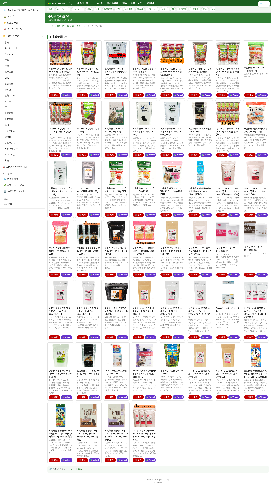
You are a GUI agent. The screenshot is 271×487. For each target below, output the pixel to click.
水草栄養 (9, 119)
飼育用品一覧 (63, 26)
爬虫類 (8, 137)
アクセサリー (11, 148)
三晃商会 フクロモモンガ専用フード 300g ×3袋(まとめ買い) (88, 251)
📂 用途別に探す (11, 36)
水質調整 (9, 113)
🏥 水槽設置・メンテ (14, 191)
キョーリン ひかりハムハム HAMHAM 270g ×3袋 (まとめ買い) (171, 72)
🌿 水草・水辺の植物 (14, 185)
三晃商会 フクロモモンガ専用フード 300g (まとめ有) (88, 374)
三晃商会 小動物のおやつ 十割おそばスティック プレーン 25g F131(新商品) (255, 374)
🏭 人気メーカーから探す (15, 167)
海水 (7, 125)
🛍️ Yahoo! (66, 95)
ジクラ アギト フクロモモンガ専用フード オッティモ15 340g (255, 191)
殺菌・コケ (10, 95)
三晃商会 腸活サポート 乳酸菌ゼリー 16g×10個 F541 (171, 191)
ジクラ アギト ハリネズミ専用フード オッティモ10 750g (116, 251)
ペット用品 (10, 154)
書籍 (7, 160)
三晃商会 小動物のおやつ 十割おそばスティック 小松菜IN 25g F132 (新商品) (60, 433)
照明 (7, 66)
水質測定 (9, 83)
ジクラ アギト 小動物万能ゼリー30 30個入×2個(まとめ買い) (143, 251)
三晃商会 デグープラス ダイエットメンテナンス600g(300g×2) (171, 131)
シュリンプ (10, 142)
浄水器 (8, 89)
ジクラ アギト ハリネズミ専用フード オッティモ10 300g (116, 311)
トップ (50, 26)
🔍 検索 (264, 4)
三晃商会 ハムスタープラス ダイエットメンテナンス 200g (60, 191)
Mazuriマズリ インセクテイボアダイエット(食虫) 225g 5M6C (144, 374)
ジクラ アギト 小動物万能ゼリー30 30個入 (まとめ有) (60, 251)
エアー (8, 101)
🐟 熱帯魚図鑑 (11, 179)
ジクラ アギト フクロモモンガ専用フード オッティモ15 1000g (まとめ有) (227, 191)
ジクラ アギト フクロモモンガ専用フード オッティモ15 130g (199, 251)
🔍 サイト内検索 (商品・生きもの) (21, 10)
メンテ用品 (10, 131)
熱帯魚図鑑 (112, 3)
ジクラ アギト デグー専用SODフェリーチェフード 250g (60, 374)
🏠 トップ (9, 16)
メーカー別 (97, 3)
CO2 (7, 77)
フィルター (10, 54)
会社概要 (8, 204)
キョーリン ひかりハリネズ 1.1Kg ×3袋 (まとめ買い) (60, 131)
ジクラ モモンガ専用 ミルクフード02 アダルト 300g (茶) (143, 311)
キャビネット (11, 48)
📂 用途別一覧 (11, 22)
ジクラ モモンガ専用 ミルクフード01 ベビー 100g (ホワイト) (87, 311)
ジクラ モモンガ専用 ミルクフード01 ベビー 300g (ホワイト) (59, 311)
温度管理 (9, 72)
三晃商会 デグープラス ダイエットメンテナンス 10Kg (116, 72)
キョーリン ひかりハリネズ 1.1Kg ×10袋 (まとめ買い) (227, 131)
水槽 (7, 42)
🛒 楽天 (54, 95)
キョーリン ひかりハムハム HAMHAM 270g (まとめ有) (88, 72)
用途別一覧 (82, 3)
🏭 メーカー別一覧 (13, 29)
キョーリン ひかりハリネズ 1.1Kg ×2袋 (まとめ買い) (227, 72)
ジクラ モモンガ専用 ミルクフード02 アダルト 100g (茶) (171, 251)
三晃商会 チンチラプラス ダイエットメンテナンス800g (144, 131)
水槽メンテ (136, 3)
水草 (124, 3)
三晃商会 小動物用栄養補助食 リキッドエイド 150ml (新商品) (199, 191)
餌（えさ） (77, 26)
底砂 (7, 60)
